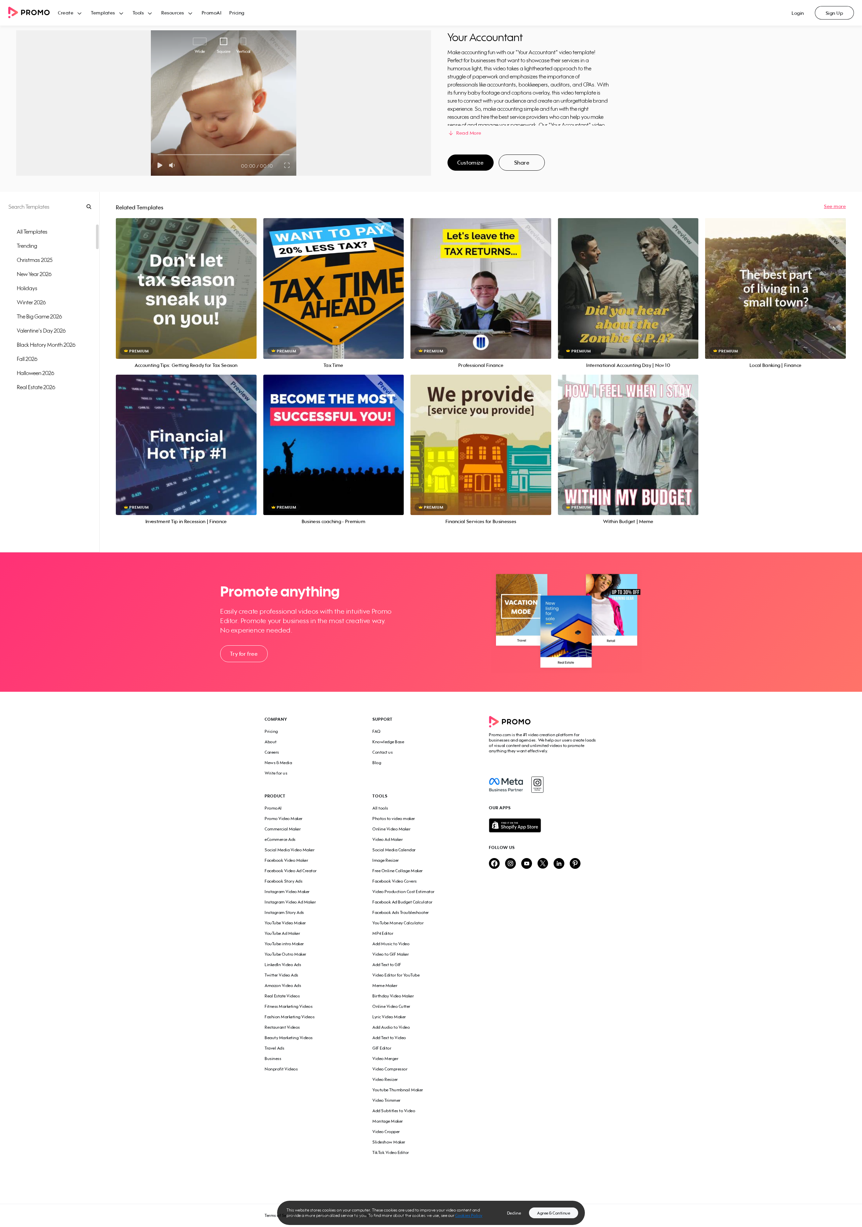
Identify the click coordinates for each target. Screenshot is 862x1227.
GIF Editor (381, 1048)
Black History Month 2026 (46, 344)
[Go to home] (33, 13)
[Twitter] (542, 864)
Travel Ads (274, 1048)
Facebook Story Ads (283, 881)
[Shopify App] (543, 825)
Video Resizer (385, 1079)
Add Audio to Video (391, 1027)
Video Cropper (386, 1131)
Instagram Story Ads (284, 912)
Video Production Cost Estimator (403, 891)
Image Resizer (385, 860)
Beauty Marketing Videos (289, 1037)
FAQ (376, 731)
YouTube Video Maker (285, 922)
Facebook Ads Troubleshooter (400, 912)
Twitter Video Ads (281, 975)
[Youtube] (526, 864)
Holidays (27, 288)
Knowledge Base (388, 741)
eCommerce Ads (280, 839)
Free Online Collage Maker (397, 870)
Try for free (244, 653)
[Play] (160, 165)
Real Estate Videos (282, 995)
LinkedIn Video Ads (283, 964)
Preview (186, 281)
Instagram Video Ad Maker (290, 902)
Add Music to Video (390, 943)
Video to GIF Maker (390, 954)
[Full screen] (287, 165)
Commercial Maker (283, 828)
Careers (272, 752)
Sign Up (834, 13)
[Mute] (173, 165)
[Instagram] (537, 785)
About (271, 741)
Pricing (236, 12)
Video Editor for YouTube (396, 975)
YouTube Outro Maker (285, 954)
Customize (470, 162)
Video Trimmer (386, 1100)
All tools (380, 808)
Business (273, 1058)
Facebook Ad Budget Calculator (402, 902)
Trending (27, 245)
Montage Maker (387, 1121)
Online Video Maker (391, 828)
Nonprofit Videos (281, 1068)
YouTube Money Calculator (398, 922)
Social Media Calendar (394, 849)
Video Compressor (389, 1068)
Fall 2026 (27, 358)
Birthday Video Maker (393, 995)
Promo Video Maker (284, 818)
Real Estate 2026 (36, 387)
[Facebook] (506, 784)
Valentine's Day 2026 (41, 330)
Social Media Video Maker (289, 849)
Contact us (382, 752)
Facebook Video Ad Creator (291, 870)
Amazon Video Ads (283, 985)
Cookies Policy (469, 1215)
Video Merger (385, 1058)
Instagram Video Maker (287, 891)
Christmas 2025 (35, 260)
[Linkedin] (559, 864)
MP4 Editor (382, 933)
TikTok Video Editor (390, 1152)
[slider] (158, 154)
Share (522, 162)
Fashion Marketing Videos (289, 1016)
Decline (514, 1213)
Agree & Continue (553, 1213)
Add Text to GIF (386, 964)
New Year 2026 (34, 274)
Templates (103, 12)
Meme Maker (384, 985)
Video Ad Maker (387, 839)
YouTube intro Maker (284, 943)
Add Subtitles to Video (393, 1110)
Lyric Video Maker (389, 1016)
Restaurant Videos (282, 1027)
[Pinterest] (575, 864)
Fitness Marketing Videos (288, 1006)
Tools (138, 12)
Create (65, 12)
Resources (172, 12)
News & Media (278, 762)
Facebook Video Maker (286, 860)
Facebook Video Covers (394, 881)
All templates (32, 231)
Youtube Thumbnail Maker (397, 1089)
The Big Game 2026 (39, 316)
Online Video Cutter (391, 1006)
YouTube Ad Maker (282, 933)
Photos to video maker (393, 818)
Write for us (276, 773)
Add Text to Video (389, 1037)
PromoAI (212, 12)
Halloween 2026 (35, 373)
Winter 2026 (31, 302)
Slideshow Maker (388, 1142)
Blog (376, 762)
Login (798, 13)
